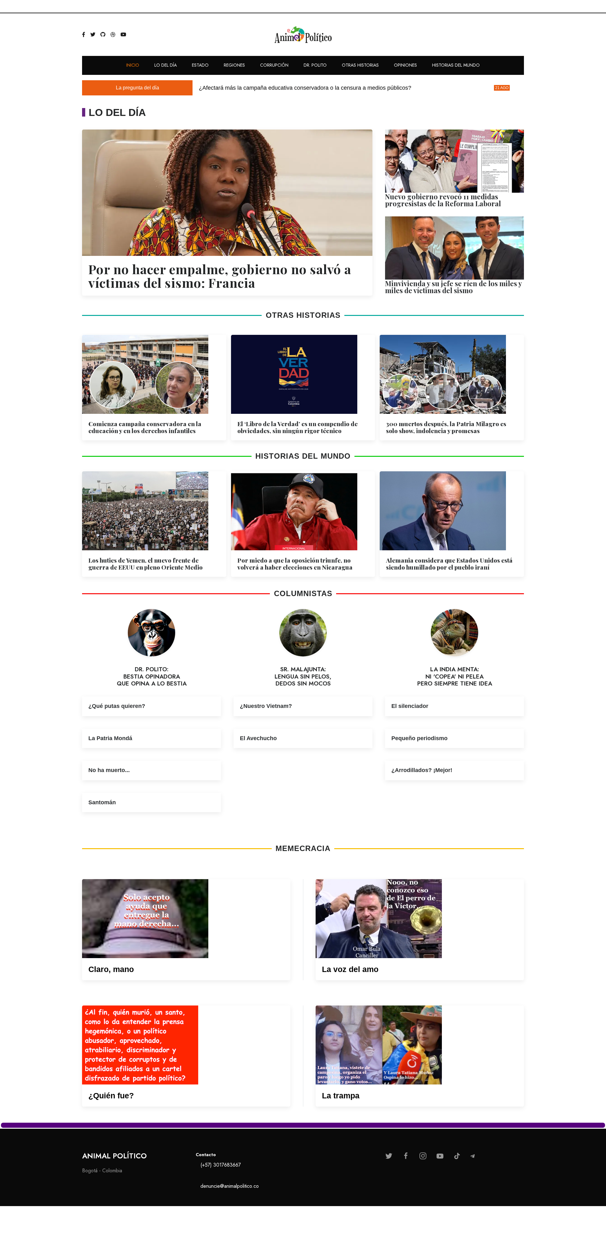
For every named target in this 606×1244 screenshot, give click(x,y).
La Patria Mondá (110, 738)
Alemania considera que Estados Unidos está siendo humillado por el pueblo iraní (449, 563)
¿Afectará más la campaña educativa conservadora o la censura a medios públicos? (305, 88)
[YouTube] (123, 34)
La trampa (340, 1095)
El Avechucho (258, 738)
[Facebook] (83, 34)
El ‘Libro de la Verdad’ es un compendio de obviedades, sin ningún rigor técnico (297, 427)
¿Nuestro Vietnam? (267, 706)
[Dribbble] (113, 34)
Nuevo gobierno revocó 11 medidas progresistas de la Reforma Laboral (443, 200)
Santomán (102, 802)
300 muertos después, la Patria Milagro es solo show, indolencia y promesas (446, 427)
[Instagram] (423, 1156)
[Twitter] (92, 34)
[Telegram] (472, 1156)
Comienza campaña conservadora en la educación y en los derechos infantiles (144, 427)
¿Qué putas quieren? (116, 706)
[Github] (102, 34)
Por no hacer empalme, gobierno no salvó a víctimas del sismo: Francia (219, 276)
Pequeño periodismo (419, 738)
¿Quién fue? (111, 1095)
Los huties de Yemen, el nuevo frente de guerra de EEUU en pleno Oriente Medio (145, 563)
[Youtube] (440, 1156)
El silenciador (409, 706)
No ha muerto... (109, 770)
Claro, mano (111, 969)
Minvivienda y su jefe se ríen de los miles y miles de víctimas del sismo (453, 287)
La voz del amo (350, 969)
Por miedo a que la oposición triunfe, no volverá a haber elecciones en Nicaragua (295, 563)
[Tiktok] (457, 1156)
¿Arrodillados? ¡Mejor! (421, 770)
